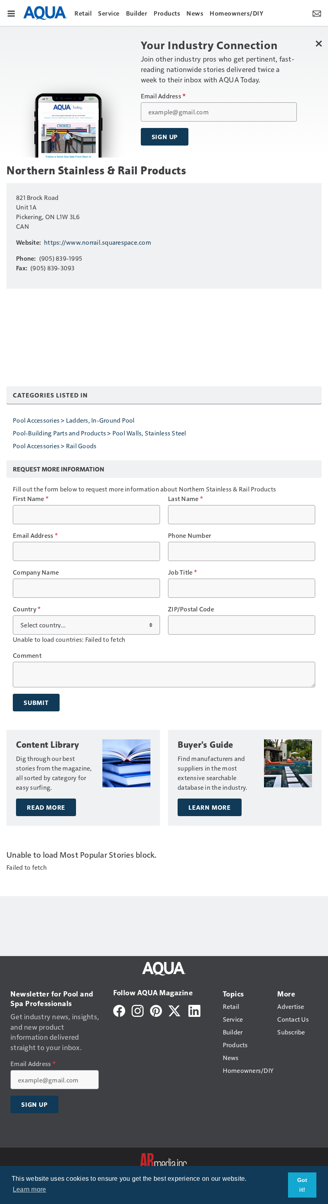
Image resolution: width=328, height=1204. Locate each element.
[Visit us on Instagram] (138, 1010)
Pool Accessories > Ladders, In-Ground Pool (74, 420)
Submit (36, 703)
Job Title (182, 572)
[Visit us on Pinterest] (156, 1010)
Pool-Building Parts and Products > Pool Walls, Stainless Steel (99, 433)
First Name (30, 498)
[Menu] (11, 13)
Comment (27, 655)
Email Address (163, 96)
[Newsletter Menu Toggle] (317, 13)
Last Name (185, 498)
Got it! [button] (302, 1185)
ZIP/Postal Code (191, 609)
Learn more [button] (29, 1189)
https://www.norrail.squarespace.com (97, 242)
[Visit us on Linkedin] (194, 1010)
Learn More (209, 807)
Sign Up (165, 137)
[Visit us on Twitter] (175, 1010)
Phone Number (189, 535)
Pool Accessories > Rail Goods (54, 445)
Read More (46, 807)
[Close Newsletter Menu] (319, 43)
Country (26, 609)
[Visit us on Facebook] (119, 1010)
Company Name (36, 572)
